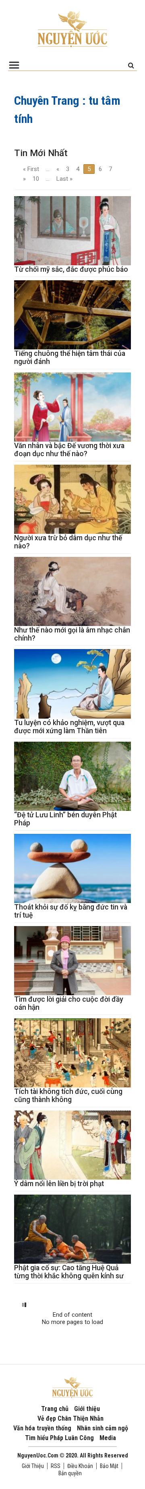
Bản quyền (70, 1473)
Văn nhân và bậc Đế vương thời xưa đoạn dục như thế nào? (69, 450)
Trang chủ (54, 1409)
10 (36, 178)
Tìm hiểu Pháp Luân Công (59, 1438)
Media (107, 1438)
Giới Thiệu (33, 1466)
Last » (64, 178)
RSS (55, 1466)
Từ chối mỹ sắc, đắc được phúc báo (71, 269)
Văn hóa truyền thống (42, 1428)
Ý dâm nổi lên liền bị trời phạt (59, 1184)
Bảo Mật (109, 1466)
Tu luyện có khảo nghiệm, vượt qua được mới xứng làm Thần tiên (69, 727)
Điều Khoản (80, 1466)
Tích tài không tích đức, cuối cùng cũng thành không (68, 1095)
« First (31, 169)
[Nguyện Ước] (72, 28)
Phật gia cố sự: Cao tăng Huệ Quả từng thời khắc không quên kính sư (69, 1272)
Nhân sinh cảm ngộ (102, 1428)
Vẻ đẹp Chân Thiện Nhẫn (70, 1418)
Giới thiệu (87, 1409)
